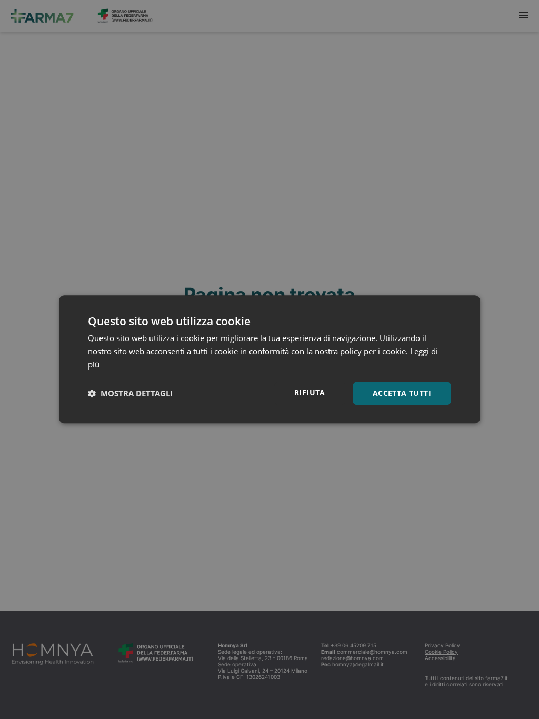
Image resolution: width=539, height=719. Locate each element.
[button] (130, 393)
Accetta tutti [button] (402, 393)
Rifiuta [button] (309, 392)
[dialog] (269, 359)
